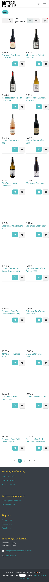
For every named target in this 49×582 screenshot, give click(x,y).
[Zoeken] (9, 20)
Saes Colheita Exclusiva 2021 (12, 227)
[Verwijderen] (6, 12)
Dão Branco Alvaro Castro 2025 (10, 184)
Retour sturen (8, 480)
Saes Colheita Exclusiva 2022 (36, 141)
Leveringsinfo (8, 476)
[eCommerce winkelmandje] (38, 4)
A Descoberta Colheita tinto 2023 (12, 99)
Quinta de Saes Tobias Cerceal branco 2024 (12, 269)
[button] (15, 63)
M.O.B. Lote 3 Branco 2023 (11, 355)
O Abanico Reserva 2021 (36, 396)
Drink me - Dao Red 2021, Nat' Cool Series (35, 440)
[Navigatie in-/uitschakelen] (44, 4)
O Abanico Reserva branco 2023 (10, 398)
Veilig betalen (8, 484)
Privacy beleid (8, 504)
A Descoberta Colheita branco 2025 (36, 99)
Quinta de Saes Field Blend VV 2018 (11, 440)
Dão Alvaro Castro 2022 (36, 183)
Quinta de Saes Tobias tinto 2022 (35, 312)
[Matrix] (30, 20)
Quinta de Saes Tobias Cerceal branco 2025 (12, 312)
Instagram (7, 524)
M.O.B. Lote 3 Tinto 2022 (34, 355)
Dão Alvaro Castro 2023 (36, 225)
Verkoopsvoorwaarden (12, 500)
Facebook (6, 528)
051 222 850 (10, 556)
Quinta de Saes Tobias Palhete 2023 (35, 269)
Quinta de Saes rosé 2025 (10, 141)
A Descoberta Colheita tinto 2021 (36, 56)
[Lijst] (36, 20)
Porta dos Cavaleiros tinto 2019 (11, 56)
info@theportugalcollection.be (19, 551)
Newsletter (7, 520)
